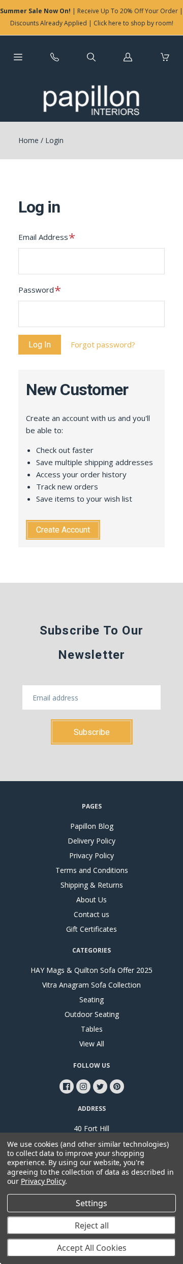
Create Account (63, 530)
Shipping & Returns (91, 885)
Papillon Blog (91, 826)
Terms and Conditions (91, 870)
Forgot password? (103, 344)
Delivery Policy (91, 841)
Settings (91, 1203)
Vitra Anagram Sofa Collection (91, 985)
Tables (92, 1029)
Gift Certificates (91, 929)
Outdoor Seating (92, 1014)
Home (28, 140)
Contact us (91, 914)
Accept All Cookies (92, 1247)
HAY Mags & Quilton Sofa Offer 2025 (91, 970)
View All (91, 1043)
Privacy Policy (91, 855)
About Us (91, 899)
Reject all (92, 1225)
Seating (91, 999)
